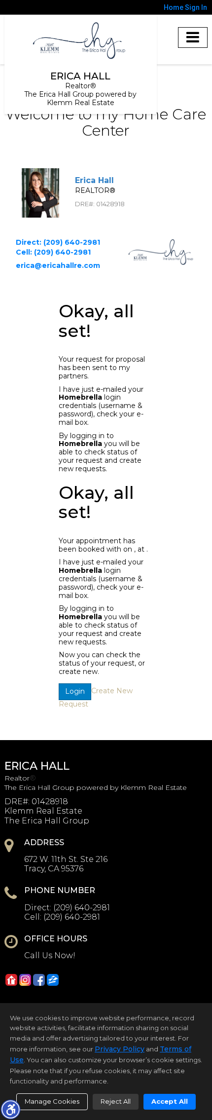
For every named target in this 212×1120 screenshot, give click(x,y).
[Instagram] (25, 980)
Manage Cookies (52, 1101)
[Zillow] (53, 980)
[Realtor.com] (11, 980)
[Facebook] (39, 980)
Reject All (116, 1101)
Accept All (169, 1101)
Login (75, 691)
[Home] (80, 40)
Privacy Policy (119, 1049)
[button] (10, 1109)
